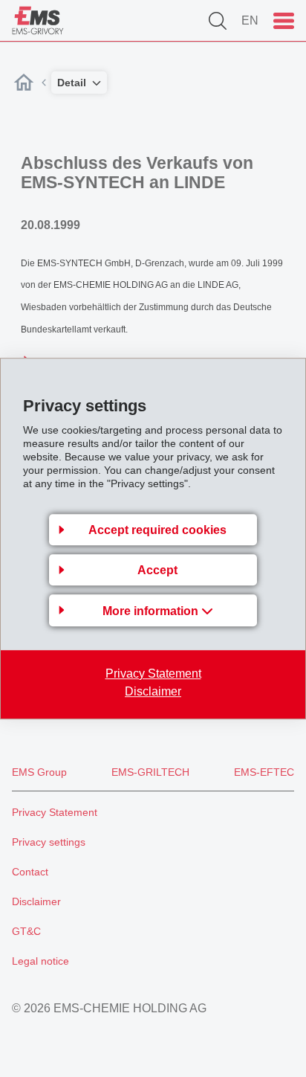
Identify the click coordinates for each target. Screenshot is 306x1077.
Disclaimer (153, 691)
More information (151, 611)
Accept (157, 570)
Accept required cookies (157, 530)
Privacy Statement (153, 673)
